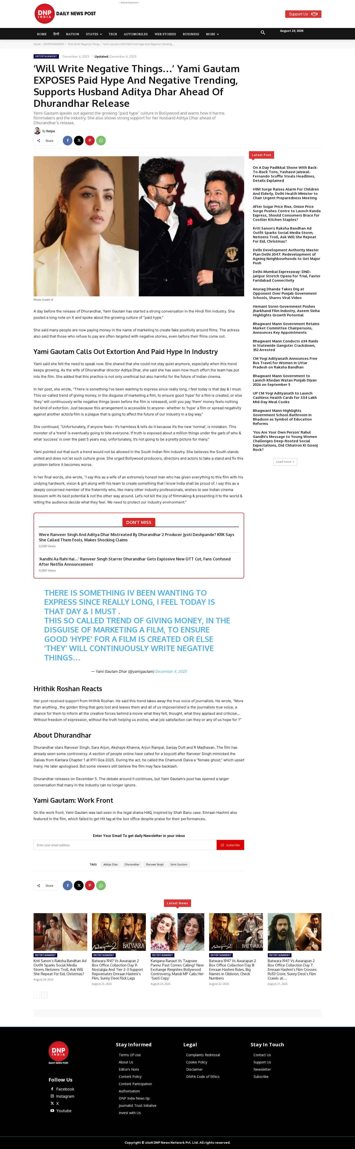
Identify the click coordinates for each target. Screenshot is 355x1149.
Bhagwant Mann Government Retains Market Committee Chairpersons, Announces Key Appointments (286, 328)
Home (37, 44)
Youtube (63, 1111)
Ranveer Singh (154, 864)
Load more (283, 462)
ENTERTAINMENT (54, 44)
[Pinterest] (90, 140)
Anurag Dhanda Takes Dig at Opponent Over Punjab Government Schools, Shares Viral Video (285, 293)
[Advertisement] (196, 16)
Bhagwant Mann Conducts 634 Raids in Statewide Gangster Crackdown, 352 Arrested (285, 345)
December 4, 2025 (171, 671)
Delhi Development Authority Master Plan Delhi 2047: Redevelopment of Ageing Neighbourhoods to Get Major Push (286, 256)
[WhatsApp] (101, 140)
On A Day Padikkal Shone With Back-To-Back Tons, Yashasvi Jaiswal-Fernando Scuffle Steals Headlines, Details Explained (285, 174)
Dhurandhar (132, 864)
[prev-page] (37, 995)
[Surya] (38, 131)
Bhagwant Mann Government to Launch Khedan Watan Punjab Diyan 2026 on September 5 (285, 380)
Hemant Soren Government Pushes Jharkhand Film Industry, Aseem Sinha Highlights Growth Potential (286, 310)
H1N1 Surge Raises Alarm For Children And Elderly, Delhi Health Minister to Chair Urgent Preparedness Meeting (286, 193)
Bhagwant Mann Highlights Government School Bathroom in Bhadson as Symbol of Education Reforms (282, 417)
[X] (79, 140)
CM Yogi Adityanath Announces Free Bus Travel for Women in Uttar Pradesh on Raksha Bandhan (285, 362)
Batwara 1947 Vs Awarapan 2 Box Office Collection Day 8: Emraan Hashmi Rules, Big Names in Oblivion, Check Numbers (232, 969)
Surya (50, 131)
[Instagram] (52, 1096)
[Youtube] (52, 1111)
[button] (263, 33)
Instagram (65, 1096)
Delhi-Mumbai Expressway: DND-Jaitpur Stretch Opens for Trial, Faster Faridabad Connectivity (286, 276)
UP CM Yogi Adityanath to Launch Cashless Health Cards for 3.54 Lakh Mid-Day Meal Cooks (285, 397)
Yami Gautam (178, 864)
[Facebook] (67, 140)
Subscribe (233, 845)
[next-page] (44, 995)
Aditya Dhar (111, 864)
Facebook (65, 1089)
